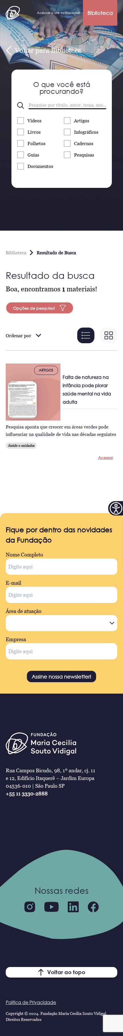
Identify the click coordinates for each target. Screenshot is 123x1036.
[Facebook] (93, 906)
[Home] (13, 13)
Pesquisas (84, 155)
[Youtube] (51, 906)
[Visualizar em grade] (108, 335)
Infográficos (86, 132)
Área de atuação (23, 611)
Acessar (105, 457)
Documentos (40, 166)
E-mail (13, 583)
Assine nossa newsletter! (61, 676)
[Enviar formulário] (20, 105)
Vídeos (34, 120)
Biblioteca (100, 13)
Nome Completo (24, 555)
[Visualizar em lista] (85, 335)
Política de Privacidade (31, 1002)
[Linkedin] (73, 906)
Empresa (16, 639)
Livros (34, 132)
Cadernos (83, 143)
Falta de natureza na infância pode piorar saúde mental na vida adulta (87, 389)
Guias (33, 155)
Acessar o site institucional (58, 13)
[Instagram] (29, 906)
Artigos (81, 120)
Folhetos (36, 143)
